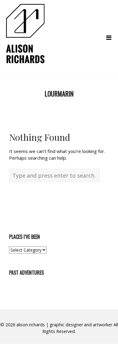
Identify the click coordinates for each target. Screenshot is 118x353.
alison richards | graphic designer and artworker (64, 325)
